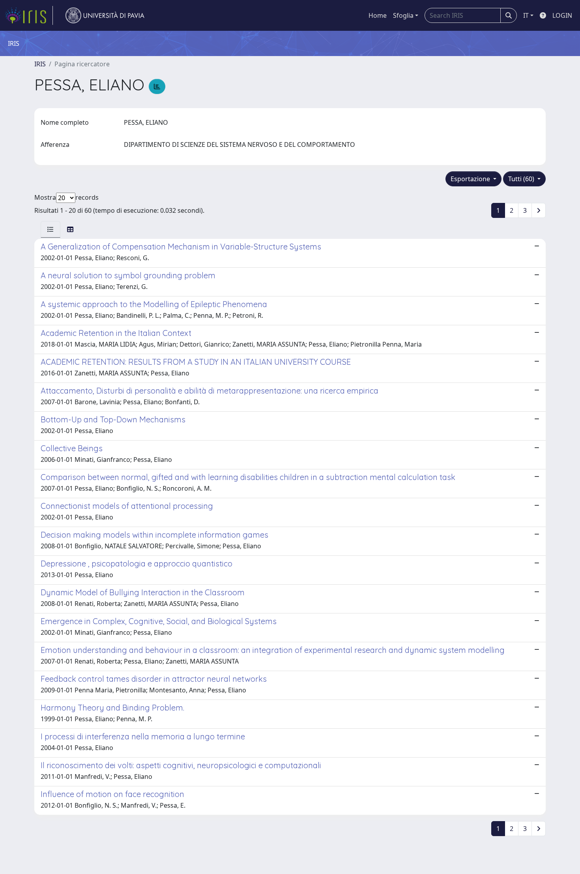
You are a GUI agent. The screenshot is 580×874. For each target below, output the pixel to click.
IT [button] (526, 15)
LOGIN (562, 15)
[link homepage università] (105, 15)
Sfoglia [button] (403, 15)
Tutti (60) (522, 178)
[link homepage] (29, 15)
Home (378, 15)
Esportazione (471, 178)
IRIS (40, 64)
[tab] (50, 229)
